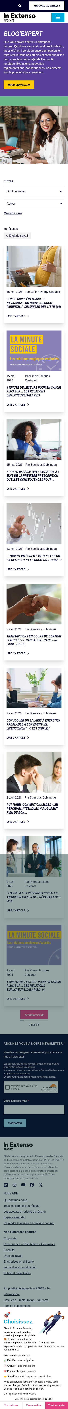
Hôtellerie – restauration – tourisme (26, 1300)
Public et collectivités (17, 1273)
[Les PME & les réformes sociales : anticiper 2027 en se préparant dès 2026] (34, 875)
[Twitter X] (40, 1185)
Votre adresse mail (16, 1100)
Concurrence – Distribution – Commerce (29, 1244)
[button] (19, 5)
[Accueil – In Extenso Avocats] (20, 17)
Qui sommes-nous (15, 1200)
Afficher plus (34, 1015)
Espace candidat (14, 1217)
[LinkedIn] (6, 1185)
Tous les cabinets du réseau (22, 1205)
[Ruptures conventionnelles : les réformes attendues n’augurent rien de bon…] (34, 789)
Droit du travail (13, 1255)
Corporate (10, 1238)
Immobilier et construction (20, 1267)
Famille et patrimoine (17, 1305)
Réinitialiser (13, 213)
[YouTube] (23, 1185)
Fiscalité (9, 1250)
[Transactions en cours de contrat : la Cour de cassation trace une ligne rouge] (34, 621)
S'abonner (15, 1123)
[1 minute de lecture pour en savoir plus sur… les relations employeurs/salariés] (34, 370)
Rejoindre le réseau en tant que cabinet (29, 1223)
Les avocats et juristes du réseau (25, 1211)
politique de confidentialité (42, 1077)
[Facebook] (32, 1185)
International (12, 1294)
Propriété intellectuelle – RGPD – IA (27, 1288)
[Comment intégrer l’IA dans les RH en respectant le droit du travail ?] (34, 538)
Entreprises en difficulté (19, 1261)
